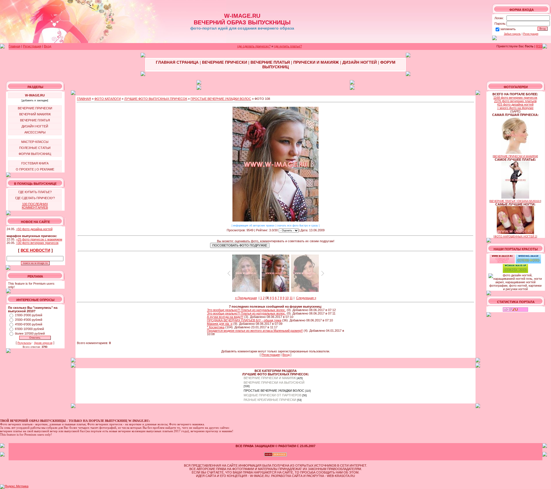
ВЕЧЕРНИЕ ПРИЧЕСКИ (35, 108)
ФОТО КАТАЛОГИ (107, 98)
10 (287, 298)
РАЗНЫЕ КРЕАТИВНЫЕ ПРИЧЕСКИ (270, 399)
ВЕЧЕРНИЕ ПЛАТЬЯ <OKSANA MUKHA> (515, 201)
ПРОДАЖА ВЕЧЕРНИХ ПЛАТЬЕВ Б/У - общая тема (244, 320)
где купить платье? (288, 46)
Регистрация (530, 33)
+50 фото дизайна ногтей (34, 229)
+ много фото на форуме (515, 108)
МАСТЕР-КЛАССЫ (34, 141)
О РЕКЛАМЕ (45, 169)
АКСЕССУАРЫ (35, 132)
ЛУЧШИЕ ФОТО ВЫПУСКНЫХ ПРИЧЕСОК (155, 98)
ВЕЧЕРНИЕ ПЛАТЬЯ (35, 120)
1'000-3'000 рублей (28, 315)
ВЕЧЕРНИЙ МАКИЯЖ (35, 114)
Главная (14, 46)
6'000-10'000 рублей (29, 329)
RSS (539, 46)
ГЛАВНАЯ (84, 98)
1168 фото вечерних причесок (515, 97)
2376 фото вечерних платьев (515, 101)
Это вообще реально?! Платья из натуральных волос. (246, 310)
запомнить (508, 29)
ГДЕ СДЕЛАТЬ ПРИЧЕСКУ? (35, 198)
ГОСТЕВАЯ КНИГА (34, 163)
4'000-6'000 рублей (28, 324)
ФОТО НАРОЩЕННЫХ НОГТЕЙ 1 (515, 236)
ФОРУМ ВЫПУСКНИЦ (35, 154)
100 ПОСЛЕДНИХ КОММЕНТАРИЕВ (35, 205)
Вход (47, 46)
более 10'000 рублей (30, 333)
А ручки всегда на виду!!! (225, 317)
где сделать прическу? (254, 46)
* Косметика (215, 327)
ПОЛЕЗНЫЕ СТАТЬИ (35, 148)
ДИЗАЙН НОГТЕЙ (35, 126)
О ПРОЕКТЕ (25, 169)
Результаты (24, 342)
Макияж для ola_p (219, 323)
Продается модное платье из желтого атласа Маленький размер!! (255, 330)
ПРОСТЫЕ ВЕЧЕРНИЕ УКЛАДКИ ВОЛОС (221, 98)
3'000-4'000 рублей (28, 319)
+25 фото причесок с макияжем (39, 239)
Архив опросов (43, 342)
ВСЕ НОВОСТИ (35, 250)
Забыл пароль (512, 33)
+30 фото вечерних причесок (37, 242)
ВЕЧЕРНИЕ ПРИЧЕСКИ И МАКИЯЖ (270, 378)
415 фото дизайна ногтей (515, 104)
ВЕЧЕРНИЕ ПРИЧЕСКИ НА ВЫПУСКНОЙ (274, 382)
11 (291, 298)
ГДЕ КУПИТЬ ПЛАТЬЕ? (35, 192)
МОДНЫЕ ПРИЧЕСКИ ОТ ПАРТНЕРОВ (272, 395)
